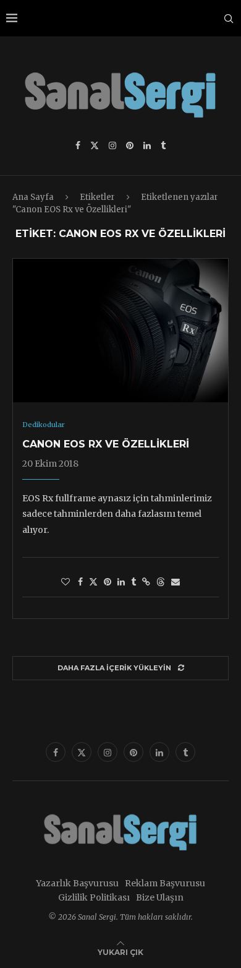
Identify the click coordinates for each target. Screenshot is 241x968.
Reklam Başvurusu (165, 883)
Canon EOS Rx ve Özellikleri (105, 444)
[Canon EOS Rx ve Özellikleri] (120, 330)
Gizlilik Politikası (94, 897)
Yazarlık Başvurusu (77, 883)
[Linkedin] (147, 145)
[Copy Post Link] (146, 581)
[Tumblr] (163, 145)
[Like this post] (65, 581)
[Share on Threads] (160, 581)
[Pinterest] (129, 145)
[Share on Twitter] (93, 581)
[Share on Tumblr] (133, 581)
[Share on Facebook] (80, 581)
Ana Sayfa (33, 197)
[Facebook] (77, 145)
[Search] (228, 19)
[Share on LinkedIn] (121, 581)
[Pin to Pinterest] (107, 581)
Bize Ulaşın (160, 897)
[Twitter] (94, 145)
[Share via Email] (175, 581)
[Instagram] (112, 145)
